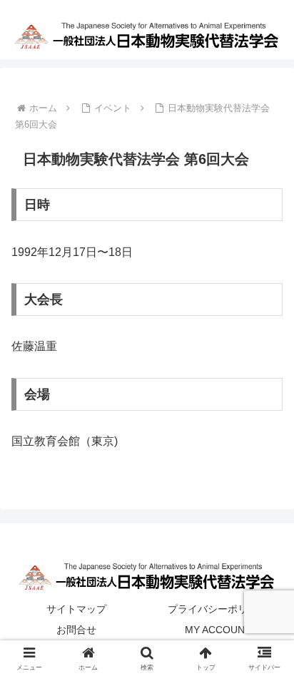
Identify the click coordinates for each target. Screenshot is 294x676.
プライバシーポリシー (218, 609)
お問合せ (76, 629)
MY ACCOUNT (218, 629)
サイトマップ (76, 609)
